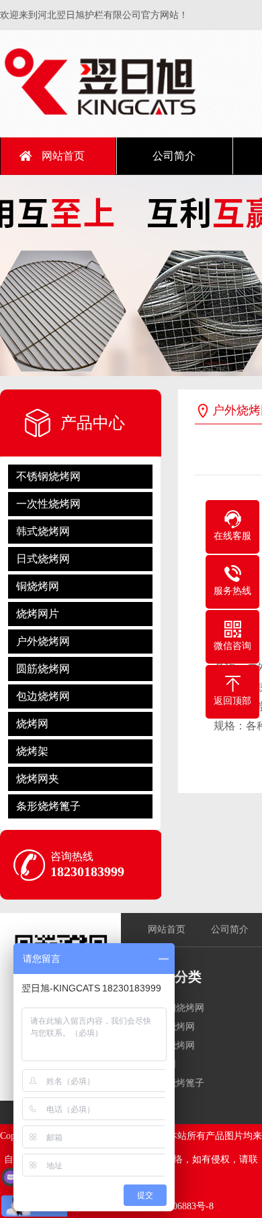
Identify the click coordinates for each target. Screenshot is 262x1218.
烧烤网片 (37, 613)
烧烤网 (32, 723)
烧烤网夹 (37, 778)
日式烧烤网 (43, 558)
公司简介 (173, 156)
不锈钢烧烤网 (48, 476)
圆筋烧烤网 (43, 668)
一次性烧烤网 (48, 503)
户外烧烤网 (43, 641)
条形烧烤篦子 (48, 806)
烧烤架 (32, 751)
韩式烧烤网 (43, 531)
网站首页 (63, 156)
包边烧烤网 (43, 696)
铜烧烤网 (37, 586)
